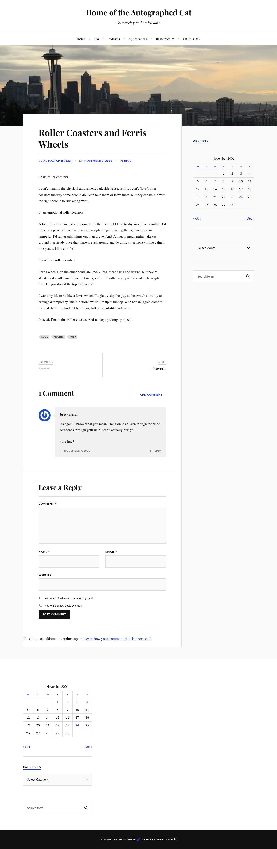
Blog (128, 160)
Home (81, 39)
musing (59, 336)
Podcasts (114, 39)
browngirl (69, 414)
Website (45, 574)
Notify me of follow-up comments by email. (69, 598)
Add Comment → (153, 394)
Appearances (138, 39)
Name (44, 551)
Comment (47, 503)
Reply (157, 451)
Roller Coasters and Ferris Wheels (93, 138)
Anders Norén (166, 839)
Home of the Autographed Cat (138, 12)
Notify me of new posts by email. (63, 605)
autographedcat (57, 160)
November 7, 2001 (98, 160)
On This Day (191, 39)
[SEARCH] (248, 276)
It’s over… (158, 368)
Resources (163, 39)
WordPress (126, 839)
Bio (96, 39)
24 (241, 197)
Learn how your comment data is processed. (118, 638)
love (44, 336)
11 (249, 181)
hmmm (44, 368)
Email (111, 551)
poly (73, 336)
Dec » (250, 218)
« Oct (197, 218)
